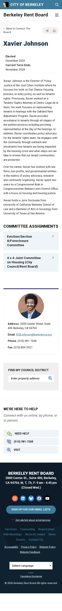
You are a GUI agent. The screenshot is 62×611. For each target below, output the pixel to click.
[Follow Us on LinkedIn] (23, 498)
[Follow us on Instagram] (15, 498)
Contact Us (36, 539)
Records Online (35, 534)
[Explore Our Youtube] (47, 498)
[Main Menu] (57, 15)
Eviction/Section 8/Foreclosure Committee (19, 241)
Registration (46, 529)
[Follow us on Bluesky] (31, 498)
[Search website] (57, 5)
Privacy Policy (29, 547)
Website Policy (47, 547)
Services (11, 529)
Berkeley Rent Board (25, 15)
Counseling (27, 529)
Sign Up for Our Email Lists (31, 509)
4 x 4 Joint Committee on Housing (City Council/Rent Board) (24, 262)
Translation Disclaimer (31, 576)
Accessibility (11, 547)
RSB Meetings (12, 534)
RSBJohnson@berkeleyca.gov (34, 334)
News (52, 534)
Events (20, 539)
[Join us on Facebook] (39, 498)
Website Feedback (30, 552)
